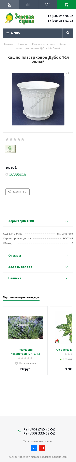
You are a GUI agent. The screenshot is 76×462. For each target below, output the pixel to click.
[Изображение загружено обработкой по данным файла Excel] (38, 99)
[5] (23, 139)
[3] (15, 139)
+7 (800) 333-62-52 (60, 20)
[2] (11, 139)
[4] (19, 139)
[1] (7, 139)
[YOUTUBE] (42, 448)
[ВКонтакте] (34, 448)
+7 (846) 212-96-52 (60, 16)
